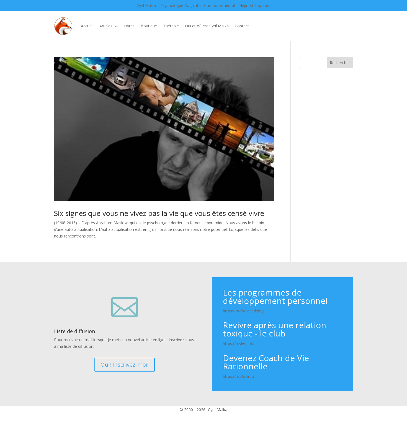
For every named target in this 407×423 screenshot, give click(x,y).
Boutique (149, 25)
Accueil (87, 25)
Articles (105, 25)
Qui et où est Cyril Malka (207, 25)
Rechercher (340, 62)
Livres (129, 25)
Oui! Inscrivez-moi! (125, 364)
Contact (242, 25)
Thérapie (171, 25)
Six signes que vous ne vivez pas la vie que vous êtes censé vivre (159, 213)
